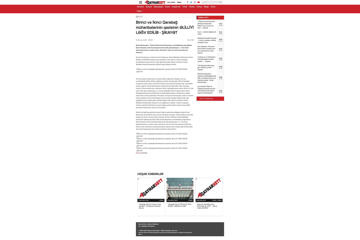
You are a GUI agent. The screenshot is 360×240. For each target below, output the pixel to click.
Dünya (199, 7)
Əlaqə (179, 2)
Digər (139, 11)
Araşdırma (176, 7)
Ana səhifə (171, 2)
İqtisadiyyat (158, 7)
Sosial (167, 7)
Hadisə (192, 7)
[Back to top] (354, 234)
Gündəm (140, 7)
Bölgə (206, 7)
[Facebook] (187, 2)
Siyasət (149, 7)
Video (213, 7)
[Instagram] (195, 2)
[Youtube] (199, 2)
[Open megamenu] (140, 2)
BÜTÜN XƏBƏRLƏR (206, 98)
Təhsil (184, 7)
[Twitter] (191, 2)
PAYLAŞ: (139, 153)
